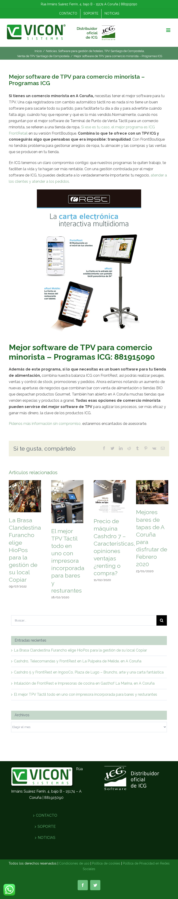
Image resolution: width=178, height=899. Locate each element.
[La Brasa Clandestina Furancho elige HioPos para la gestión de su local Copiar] (25, 496)
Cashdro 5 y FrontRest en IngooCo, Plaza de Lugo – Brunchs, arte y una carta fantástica (89, 672)
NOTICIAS (46, 837)
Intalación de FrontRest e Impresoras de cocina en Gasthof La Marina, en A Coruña (84, 683)
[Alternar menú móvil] (168, 30)
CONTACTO (46, 815)
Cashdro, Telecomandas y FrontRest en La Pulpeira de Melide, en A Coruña (77, 661)
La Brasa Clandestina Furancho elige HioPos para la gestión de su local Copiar (25, 550)
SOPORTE (47, 826)
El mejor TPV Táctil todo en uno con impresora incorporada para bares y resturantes (67, 561)
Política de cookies (106, 863)
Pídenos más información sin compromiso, (45, 423)
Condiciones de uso (74, 863)
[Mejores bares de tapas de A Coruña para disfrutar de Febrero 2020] (152, 492)
